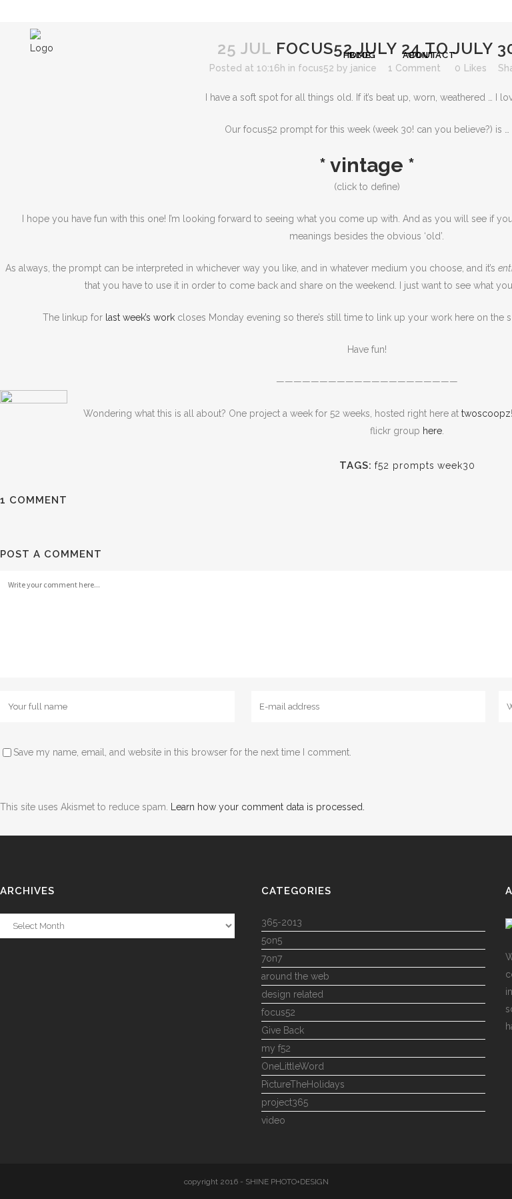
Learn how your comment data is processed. (268, 807)
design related (292, 994)
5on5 (271, 940)
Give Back (282, 1030)
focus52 (316, 68)
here (432, 430)
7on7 (271, 958)
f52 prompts (405, 465)
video (273, 1120)
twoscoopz (486, 413)
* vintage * (367, 165)
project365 (284, 1102)
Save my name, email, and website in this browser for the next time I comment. (182, 752)
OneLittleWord (292, 1066)
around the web (295, 976)
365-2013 (281, 922)
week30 (456, 465)
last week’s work (140, 317)
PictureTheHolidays (303, 1084)
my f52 (276, 1048)
